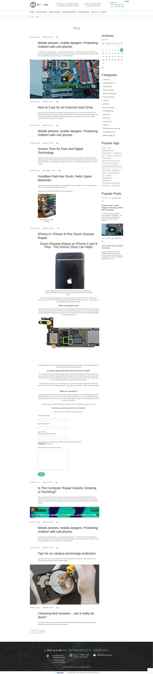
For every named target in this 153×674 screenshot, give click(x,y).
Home (32, 12)
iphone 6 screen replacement (110, 163)
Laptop (104, 173)
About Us (94, 12)
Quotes (105, 114)
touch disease (116, 185)
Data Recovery (117, 153)
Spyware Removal (107, 178)
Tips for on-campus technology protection (67, 553)
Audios (105, 79)
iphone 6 (109, 155)
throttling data (106, 185)
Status (105, 125)
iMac (103, 155)
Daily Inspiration (108, 83)
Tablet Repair (54, 12)
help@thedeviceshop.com (105, 655)
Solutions (108, 175)
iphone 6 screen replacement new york (111, 167)
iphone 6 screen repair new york (111, 161)
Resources (106, 121)
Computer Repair (69, 12)
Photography (107, 111)
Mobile (105, 104)
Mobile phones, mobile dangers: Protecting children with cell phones (112, 207)
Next (43, 631)
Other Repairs (83, 12)
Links (104, 100)
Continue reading (67, 56)
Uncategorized (107, 132)
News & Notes (107, 107)
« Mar (103, 68)
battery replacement (107, 150)
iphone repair (116, 170)
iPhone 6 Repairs (108, 93)
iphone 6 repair (106, 158)
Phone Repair (41, 12)
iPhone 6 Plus (107, 90)
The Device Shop (35, 37)
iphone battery (106, 170)
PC (103, 175)
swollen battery (106, 180)
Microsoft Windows (113, 173)
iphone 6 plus (118, 155)
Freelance (106, 86)
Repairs (105, 118)
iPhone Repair (107, 97)
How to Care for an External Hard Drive (65, 107)
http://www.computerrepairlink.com (64, 482)
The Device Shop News (110, 128)
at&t (109, 148)
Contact (103, 12)
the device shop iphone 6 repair (110, 183)
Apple (104, 148)
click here (72, 404)
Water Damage (107, 135)
